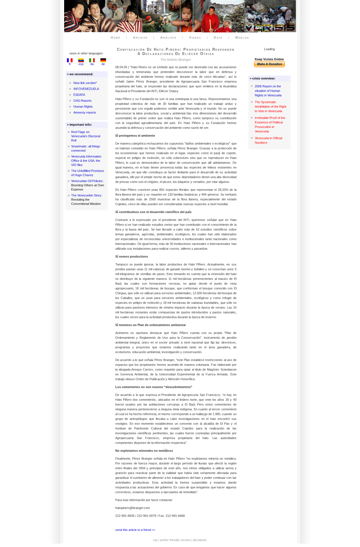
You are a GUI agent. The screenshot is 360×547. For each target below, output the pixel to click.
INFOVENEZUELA (86, 88)
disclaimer (200, 540)
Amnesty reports (84, 112)
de (103, 64)
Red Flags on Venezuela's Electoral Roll (85, 136)
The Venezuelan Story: (86, 195)
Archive (140, 37)
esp (81, 64)
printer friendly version (175, 540)
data (218, 37)
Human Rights (83, 106)
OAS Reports (82, 100)
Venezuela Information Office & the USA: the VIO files (86, 161)
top (155, 540)
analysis (168, 37)
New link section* (85, 83)
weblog (242, 37)
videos (195, 37)
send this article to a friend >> (135, 530)
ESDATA (79, 94)
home (115, 37)
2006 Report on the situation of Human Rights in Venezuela (268, 91)
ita (92, 64)
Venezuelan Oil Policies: (87, 181)
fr (70, 64)
